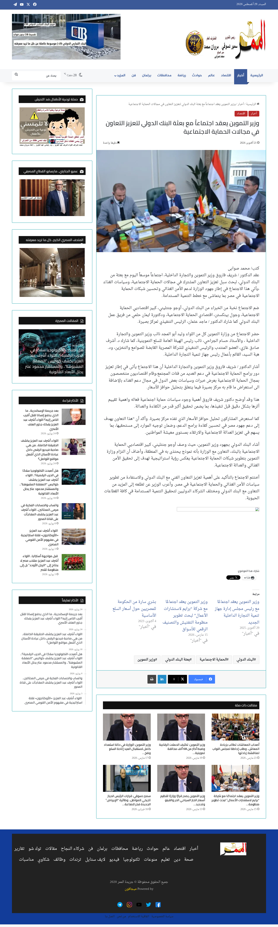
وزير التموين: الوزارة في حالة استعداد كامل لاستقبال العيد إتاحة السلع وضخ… (127, 749)
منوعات (150, 860)
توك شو (34, 849)
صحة (189, 860)
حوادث (197, 75)
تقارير (19, 849)
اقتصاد (226, 75)
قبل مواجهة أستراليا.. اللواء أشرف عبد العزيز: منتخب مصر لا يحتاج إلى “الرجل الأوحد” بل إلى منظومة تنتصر (39, 563)
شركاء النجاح (72, 849)
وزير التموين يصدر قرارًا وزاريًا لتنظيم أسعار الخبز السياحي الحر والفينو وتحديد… (182, 800)
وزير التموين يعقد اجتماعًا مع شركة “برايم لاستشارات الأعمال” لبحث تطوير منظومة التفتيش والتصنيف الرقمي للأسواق (185, 615)
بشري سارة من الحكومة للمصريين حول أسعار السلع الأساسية (134, 608)
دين (177, 860)
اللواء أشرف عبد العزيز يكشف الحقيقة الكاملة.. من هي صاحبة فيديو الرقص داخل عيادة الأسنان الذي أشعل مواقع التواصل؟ (39, 450)
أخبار (240, 75)
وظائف (59, 860)
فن (134, 75)
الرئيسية (256, 75)
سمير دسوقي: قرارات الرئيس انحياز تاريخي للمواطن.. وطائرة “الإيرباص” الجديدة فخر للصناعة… (128, 800)
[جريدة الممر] (226, 39)
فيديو (114, 860)
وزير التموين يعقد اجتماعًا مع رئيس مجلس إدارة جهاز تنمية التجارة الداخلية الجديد (237, 612)
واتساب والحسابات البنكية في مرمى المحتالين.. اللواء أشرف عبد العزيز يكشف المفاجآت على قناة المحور (39, 512)
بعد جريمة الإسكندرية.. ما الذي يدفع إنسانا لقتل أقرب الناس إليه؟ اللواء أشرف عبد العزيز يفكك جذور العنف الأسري (53, 363)
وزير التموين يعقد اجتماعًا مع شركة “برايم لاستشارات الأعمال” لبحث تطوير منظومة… (235, 800)
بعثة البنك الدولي (177, 659)
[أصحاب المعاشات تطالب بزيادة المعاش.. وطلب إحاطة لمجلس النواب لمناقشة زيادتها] (235, 727)
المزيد (121, 75)
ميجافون (131, 889)
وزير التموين (146, 659)
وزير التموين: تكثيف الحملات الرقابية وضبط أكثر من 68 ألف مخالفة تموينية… (182, 749)
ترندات (75, 860)
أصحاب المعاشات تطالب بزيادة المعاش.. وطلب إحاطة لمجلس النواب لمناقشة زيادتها (235, 749)
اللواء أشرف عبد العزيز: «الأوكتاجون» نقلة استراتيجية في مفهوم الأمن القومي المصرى (39, 537)
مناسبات (26, 860)
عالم (211, 75)
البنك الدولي (245, 659)
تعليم (165, 860)
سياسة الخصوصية (162, 916)
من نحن (121, 916)
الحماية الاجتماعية (213, 659)
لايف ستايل (95, 860)
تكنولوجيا (131, 860)
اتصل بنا (110, 916)
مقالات (51, 849)
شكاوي (44, 860)
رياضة (181, 75)
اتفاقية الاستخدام (138, 916)
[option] (52, 353)
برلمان (146, 75)
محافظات (164, 75)
